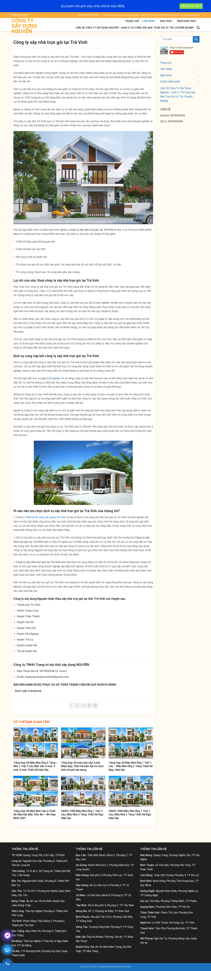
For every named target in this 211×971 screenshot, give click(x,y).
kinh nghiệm (53, 378)
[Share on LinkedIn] (95, 705)
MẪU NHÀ (166, 21)
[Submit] (196, 39)
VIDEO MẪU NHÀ (186, 21)
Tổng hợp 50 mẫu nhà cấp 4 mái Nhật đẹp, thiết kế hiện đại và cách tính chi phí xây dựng (82, 766)
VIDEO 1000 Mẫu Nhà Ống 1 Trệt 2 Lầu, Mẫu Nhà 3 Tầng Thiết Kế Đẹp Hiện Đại (82, 814)
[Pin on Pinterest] (89, 705)
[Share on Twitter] (77, 705)
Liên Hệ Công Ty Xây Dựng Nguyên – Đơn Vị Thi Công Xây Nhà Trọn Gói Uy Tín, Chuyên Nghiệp (151, 15)
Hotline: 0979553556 (88, 15)
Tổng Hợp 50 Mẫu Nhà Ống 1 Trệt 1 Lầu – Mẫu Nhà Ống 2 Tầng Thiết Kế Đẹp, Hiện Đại (131, 766)
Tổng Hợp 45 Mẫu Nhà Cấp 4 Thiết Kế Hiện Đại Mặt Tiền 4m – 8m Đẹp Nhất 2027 (34, 814)
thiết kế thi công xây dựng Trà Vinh (45, 517)
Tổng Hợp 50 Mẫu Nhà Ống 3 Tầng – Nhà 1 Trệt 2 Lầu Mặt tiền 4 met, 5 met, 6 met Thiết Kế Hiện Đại (35, 766)
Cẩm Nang (148, 21)
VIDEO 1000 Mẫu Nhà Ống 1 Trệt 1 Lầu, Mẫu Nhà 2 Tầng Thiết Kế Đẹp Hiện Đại (130, 814)
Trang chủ (132, 21)
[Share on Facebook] (71, 705)
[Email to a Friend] (83, 705)
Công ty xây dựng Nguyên (24, 26)
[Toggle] (198, 69)
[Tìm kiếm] (198, 27)
